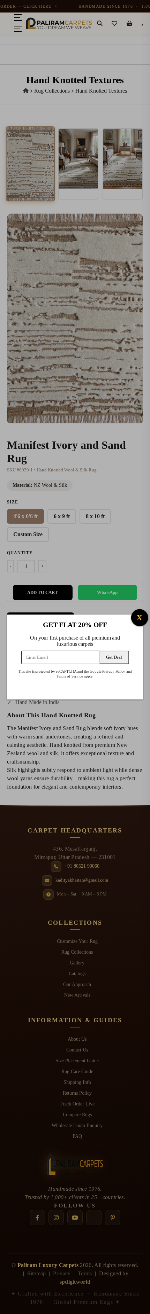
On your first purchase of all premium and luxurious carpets (75, 641)
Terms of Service (70, 676)
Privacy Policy (113, 671)
